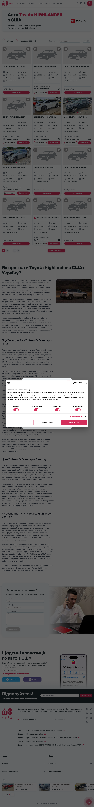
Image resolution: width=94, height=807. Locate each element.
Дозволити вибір (47, 422)
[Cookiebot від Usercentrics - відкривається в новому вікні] (74, 383)
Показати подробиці (76, 416)
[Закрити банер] (86, 383)
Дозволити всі (74, 422)
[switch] (36, 409)
